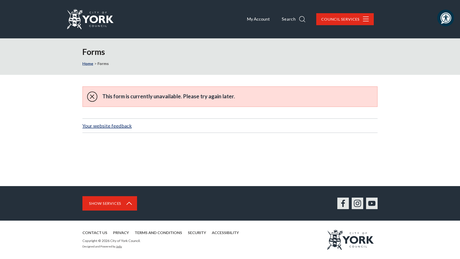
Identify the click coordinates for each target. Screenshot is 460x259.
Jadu (119, 246)
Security (197, 232)
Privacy (121, 232)
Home (87, 63)
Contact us (94, 232)
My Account (258, 19)
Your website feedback (107, 126)
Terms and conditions (158, 232)
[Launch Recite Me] (445, 18)
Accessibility (225, 232)
